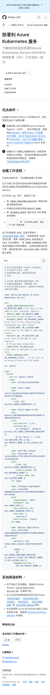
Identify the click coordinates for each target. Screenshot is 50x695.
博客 (14, 684)
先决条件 (9, 110)
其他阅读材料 (12, 577)
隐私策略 (5, 645)
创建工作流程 (12, 171)
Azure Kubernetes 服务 (37, 25)
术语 (25, 682)
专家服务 (6, 684)
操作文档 (18, 161)
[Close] (42, 4)
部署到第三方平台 (16, 25)
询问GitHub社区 (12, 657)
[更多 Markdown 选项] (29, 73)
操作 (13, 235)
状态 (37, 682)
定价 (43, 682)
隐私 (31, 682)
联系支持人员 (11, 661)
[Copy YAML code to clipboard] (44, 261)
